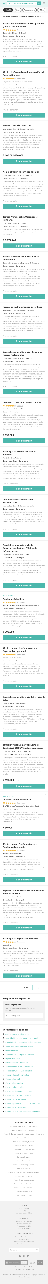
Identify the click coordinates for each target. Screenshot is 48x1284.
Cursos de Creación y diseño (23, 1145)
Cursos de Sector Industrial (23, 1188)
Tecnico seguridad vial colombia (18, 1071)
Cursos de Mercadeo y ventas (24, 1180)
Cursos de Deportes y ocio (24, 1153)
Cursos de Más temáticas (23, 1176)
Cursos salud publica (14, 1083)
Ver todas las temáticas (24, 1213)
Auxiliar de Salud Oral (13, 599)
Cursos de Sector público (23, 1191)
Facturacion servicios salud (16, 1062)
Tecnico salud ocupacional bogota (19, 1046)
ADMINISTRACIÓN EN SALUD (17, 125)
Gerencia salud (11, 1050)
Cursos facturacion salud (15, 1107)
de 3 (26, 987)
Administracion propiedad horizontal (20, 1054)
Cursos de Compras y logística (23, 1142)
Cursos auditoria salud (14, 1087)
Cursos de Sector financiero (23, 1184)
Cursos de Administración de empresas (23, 1126)
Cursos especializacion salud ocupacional (22, 1103)
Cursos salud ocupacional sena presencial (22, 1111)
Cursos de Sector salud (24, 1195)
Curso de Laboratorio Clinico (17, 799)
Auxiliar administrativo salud (17, 1034)
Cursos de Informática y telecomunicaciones (23, 1172)
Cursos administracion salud (17, 1075)
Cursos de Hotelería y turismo (23, 1165)
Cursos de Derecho (23, 1157)
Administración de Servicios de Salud (21, 171)
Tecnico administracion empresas (19, 1067)
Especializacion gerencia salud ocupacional (23, 1042)
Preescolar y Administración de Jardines (22, 307)
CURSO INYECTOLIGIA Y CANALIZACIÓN (22, 402)
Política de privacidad (24, 1226)
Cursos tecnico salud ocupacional (19, 1091)
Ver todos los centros (24, 1244)
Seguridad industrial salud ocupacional (21, 1038)
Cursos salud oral (12, 1079)
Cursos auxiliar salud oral (15, 1099)
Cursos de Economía (24, 1161)
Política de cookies (24, 1228)
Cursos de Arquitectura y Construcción (23, 1130)
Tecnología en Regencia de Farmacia (20, 938)
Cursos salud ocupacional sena (18, 1095)
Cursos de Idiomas (23, 1168)
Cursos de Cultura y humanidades (23, 1149)
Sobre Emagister (24, 1208)
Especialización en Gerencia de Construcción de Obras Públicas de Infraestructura (20, 548)
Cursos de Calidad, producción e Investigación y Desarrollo (24, 1134)
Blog (24, 1211)
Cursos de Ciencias (23, 1138)
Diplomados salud (12, 1058)
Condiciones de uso (24, 1224)
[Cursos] (4, 3)
